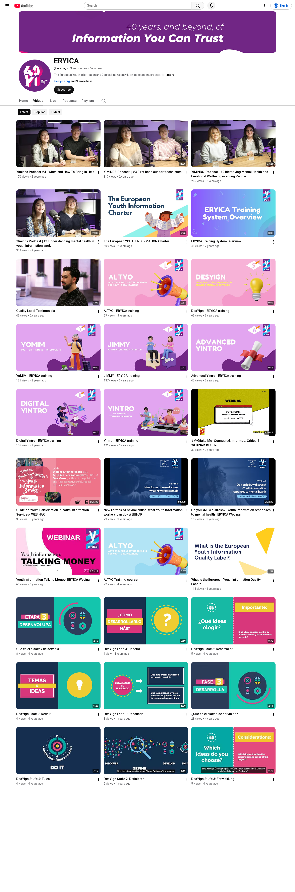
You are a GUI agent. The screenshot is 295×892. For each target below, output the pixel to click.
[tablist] (147, 101)
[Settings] (264, 5)
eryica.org (63, 81)
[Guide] (7, 5)
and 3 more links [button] (82, 81)
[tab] (23, 101)
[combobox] (138, 5)
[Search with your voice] (211, 6)
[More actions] (99, 173)
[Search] (197, 6)
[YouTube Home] (23, 5)
